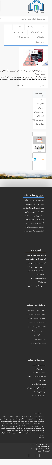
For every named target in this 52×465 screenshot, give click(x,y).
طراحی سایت (44, 448)
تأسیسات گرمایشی (40, 335)
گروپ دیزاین (40, 451)
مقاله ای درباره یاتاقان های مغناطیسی (34, 318)
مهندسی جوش (19, 32)
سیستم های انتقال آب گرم (38, 343)
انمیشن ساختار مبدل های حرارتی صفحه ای (33, 314)
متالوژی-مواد (40, 42)
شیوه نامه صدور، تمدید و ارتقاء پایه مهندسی (32, 322)
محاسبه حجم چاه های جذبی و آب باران (34, 310)
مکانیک (18, 26)
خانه (43, 26)
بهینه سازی (32, 448)
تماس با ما (41, 437)
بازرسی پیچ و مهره (40, 339)
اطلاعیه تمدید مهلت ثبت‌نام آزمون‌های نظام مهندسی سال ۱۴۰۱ (26, 327)
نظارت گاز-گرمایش (37, 32)
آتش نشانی (40, 37)
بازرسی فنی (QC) (23, 37)
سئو (38, 448)
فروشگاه (31, 26)
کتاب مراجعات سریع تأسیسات (36, 331)
